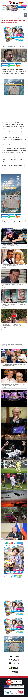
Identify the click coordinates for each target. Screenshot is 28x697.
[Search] (25, 15)
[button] (14, 12)
